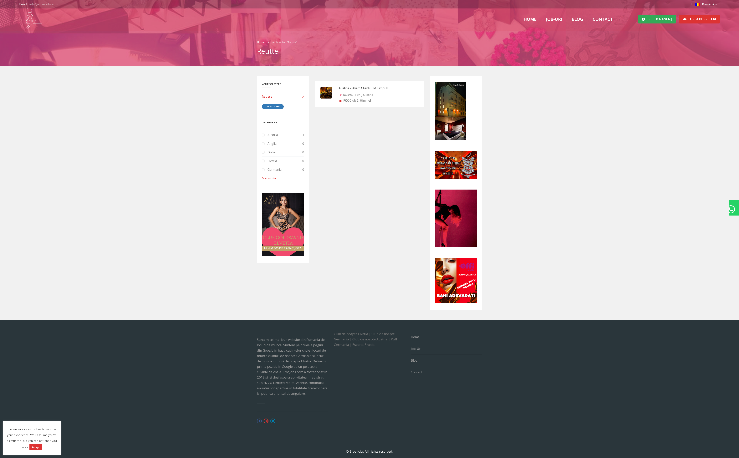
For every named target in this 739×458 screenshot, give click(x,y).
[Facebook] (259, 421)
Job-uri (554, 19)
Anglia (272, 143)
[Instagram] (266, 421)
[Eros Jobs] (30, 19)
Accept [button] (35, 447)
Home (530, 19)
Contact (603, 19)
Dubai (272, 152)
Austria (273, 135)
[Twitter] (272, 421)
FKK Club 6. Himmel (357, 100)
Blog (577, 19)
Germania (275, 169)
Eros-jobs (356, 451)
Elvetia (272, 161)
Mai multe (269, 178)
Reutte (267, 96)
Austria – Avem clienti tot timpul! (363, 88)
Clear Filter (273, 106)
